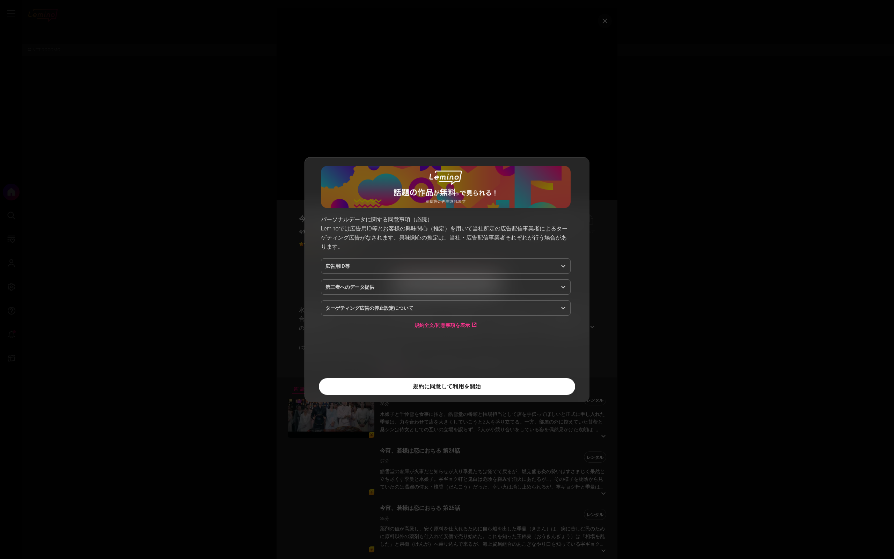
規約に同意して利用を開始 (447, 386)
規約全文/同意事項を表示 (442, 325)
